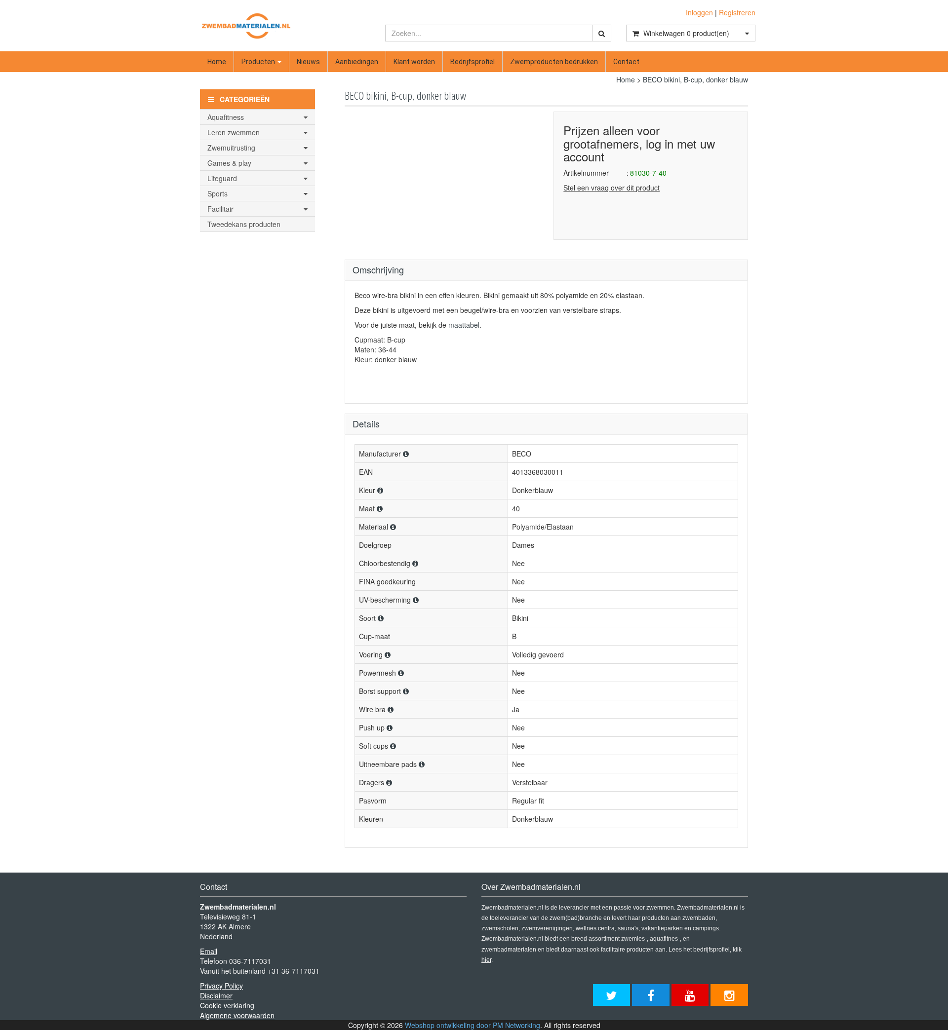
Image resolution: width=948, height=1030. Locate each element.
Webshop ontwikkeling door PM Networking (472, 1025)
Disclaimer (216, 995)
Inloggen (699, 12)
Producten (258, 62)
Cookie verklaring (227, 1005)
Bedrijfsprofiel (472, 62)
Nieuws (308, 62)
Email (208, 951)
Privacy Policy (221, 986)
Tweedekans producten (243, 224)
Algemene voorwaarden (237, 1015)
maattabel (463, 325)
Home (216, 62)
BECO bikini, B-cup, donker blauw (695, 79)
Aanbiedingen (356, 62)
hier (486, 959)
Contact (626, 62)
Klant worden (414, 62)
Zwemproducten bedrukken (554, 62)
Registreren (737, 12)
